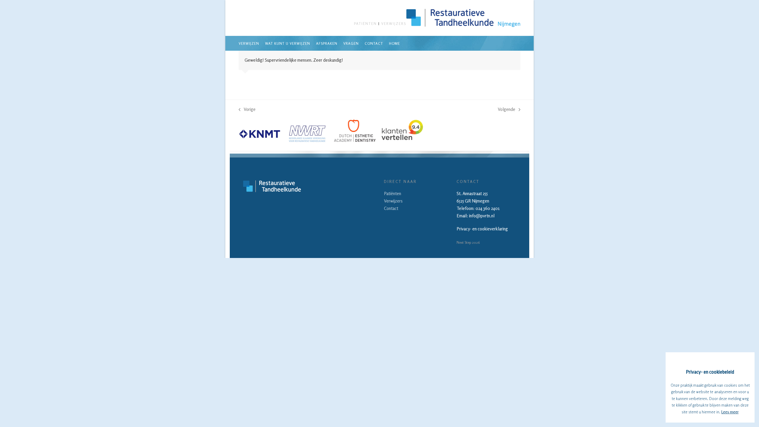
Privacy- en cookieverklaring (482, 229)
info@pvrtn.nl (482, 216)
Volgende (506, 109)
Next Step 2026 (468, 242)
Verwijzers (393, 23)
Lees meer (730, 412)
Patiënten (365, 23)
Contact (391, 208)
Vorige (247, 109)
